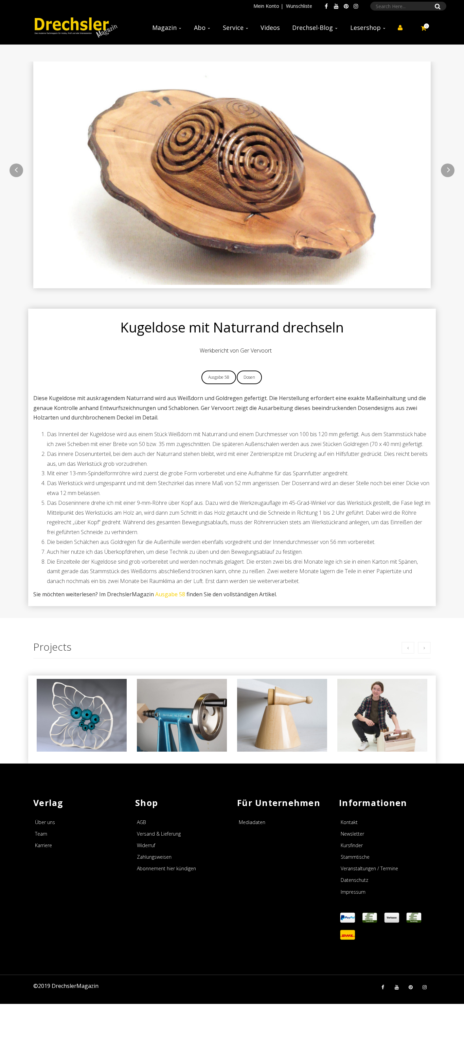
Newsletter (352, 834)
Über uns (45, 822)
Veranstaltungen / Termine (369, 868)
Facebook (326, 6)
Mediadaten (252, 822)
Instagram (356, 6)
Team (41, 834)
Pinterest (346, 6)
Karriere (43, 845)
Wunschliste (299, 6)
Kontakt (349, 822)
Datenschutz (354, 880)
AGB (141, 822)
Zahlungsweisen (154, 857)
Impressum (353, 892)
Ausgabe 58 (218, 377)
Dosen (249, 377)
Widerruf (146, 845)
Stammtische (355, 857)
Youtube (336, 6)
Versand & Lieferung (159, 834)
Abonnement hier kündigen (166, 868)
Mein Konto (266, 6)
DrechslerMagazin (75, 986)
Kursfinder (352, 845)
